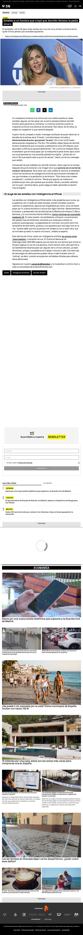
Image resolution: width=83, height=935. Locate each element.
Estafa (6, 273)
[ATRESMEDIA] (41, 908)
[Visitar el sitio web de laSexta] (15, 914)
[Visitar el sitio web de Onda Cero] (58, 914)
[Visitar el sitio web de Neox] (24, 914)
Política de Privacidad (25, 463)
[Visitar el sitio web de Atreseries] (50, 914)
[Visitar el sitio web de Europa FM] (67, 914)
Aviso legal (17, 930)
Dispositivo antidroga (18, 1)
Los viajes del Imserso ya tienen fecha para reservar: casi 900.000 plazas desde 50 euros (60, 891)
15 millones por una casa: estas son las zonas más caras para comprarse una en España (36, 762)
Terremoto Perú (7, 1)
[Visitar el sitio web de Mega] (41, 914)
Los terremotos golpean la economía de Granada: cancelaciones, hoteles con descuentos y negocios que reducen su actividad (59, 794)
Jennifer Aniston (39, 273)
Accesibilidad (65, 930)
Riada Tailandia (29, 1)
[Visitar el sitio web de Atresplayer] (37, 919)
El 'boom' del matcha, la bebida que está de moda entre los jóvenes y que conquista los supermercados (20, 891)
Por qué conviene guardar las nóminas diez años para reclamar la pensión (19, 793)
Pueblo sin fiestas (40, 1)
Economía (41, 567)
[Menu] (80, 6)
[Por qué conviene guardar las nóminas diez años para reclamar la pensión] (21, 781)
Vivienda (14, 12)
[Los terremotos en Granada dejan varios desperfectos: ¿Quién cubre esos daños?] (41, 835)
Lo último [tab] (47, 483)
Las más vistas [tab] (9, 483)
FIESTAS (9, 498)
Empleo (22, 12)
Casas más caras (50, 1)
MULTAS (9, 509)
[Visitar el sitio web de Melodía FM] (76, 914)
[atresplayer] (75, 6)
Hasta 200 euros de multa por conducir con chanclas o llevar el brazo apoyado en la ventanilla (39, 513)
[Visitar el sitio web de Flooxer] (48, 919)
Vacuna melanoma (74, 1)
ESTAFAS (9, 488)
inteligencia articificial (21, 273)
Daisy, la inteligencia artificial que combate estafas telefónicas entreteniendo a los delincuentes (41, 36)
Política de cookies (40, 930)
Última (70, 6)
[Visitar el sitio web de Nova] (32, 914)
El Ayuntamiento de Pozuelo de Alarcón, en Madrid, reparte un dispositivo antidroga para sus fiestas (41, 501)
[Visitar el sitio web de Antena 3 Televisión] (6, 914)
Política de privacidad (27, 930)
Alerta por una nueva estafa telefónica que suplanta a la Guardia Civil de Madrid (38, 491)
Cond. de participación (53, 930)
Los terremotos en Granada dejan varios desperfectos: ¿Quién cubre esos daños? (40, 860)
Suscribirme (41, 468)
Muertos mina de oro (62, 1)
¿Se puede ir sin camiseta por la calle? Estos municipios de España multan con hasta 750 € (39, 707)
